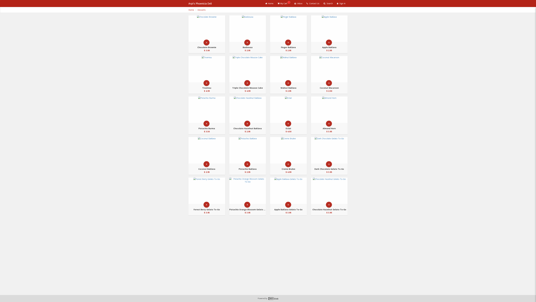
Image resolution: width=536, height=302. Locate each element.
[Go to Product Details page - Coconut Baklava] (206, 150)
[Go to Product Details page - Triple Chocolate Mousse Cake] (247, 69)
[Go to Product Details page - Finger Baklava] (288, 28)
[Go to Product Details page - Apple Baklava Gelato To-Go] (288, 191)
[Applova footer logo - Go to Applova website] (273, 298)
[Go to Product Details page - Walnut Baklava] (288, 69)
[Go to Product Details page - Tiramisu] (206, 69)
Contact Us (314, 3)
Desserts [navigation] (202, 10)
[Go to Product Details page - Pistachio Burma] (206, 109)
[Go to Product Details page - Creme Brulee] (288, 150)
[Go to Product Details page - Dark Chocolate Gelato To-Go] (329, 150)
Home (270, 3)
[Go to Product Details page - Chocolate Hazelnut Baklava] (247, 109)
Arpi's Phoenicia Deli (200, 3)
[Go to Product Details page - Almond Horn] (329, 109)
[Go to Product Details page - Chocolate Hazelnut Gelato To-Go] (329, 191)
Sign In (342, 3)
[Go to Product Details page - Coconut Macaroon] (329, 69)
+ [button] (206, 42)
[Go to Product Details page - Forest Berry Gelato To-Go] (206, 191)
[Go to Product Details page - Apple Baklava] (329, 28)
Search (329, 3)
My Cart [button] (284, 3)
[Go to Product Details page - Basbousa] (247, 28)
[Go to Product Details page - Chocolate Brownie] (206, 28)
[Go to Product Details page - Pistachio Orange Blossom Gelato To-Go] (247, 191)
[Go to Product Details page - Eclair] (288, 109)
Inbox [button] (299, 3)
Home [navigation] (191, 10)
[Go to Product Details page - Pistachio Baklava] (247, 150)
